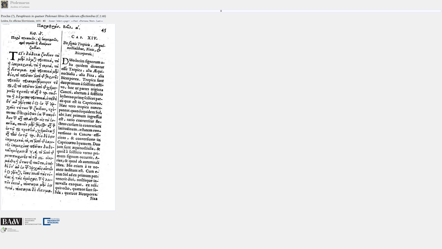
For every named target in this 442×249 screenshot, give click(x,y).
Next (91, 21)
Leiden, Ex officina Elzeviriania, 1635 (21, 20)
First (76, 21)
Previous (84, 21)
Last (98, 21)
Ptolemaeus (19, 4)
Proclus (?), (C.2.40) (53, 16)
